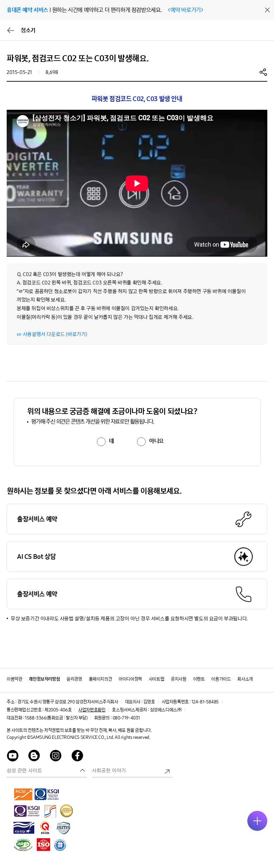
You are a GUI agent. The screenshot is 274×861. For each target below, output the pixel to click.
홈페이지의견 (100, 679)
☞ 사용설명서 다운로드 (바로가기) (52, 334)
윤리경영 (74, 679)
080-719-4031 (126, 718)
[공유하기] (263, 72)
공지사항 (178, 679)
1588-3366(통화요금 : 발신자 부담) (56, 718)
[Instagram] (56, 757)
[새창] (23, 794)
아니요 (156, 441)
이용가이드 (221, 679)
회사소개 (245, 679)
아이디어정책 (130, 679)
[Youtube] (13, 757)
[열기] (257, 821)
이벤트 (199, 679)
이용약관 (14, 679)
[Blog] (34, 757)
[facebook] (78, 757)
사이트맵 (156, 679)
